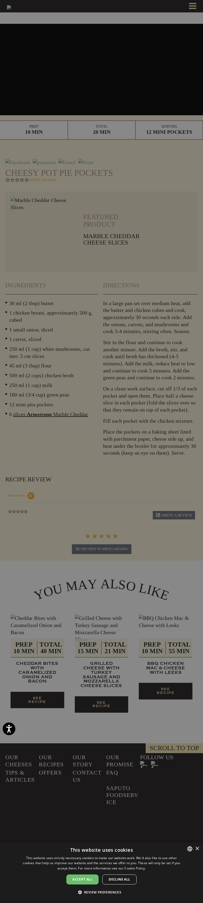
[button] (101, 892)
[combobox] (189, 848)
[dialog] (101, 872)
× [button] (197, 849)
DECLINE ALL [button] (119, 879)
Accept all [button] (82, 879)
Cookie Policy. (135, 868)
